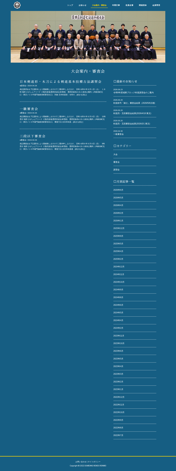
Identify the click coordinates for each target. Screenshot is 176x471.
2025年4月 (118, 251)
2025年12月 (118, 228)
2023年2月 (118, 382)
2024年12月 (118, 267)
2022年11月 (118, 405)
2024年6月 (118, 305)
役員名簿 (129, 5)
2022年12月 (118, 397)
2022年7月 (118, 435)
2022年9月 (118, 420)
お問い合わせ (81, 462)
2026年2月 (118, 213)
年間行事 (116, 5)
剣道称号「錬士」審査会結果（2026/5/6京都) (134, 103)
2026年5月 (118, 198)
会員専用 (156, 5)
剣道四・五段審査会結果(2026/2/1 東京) (131, 124)
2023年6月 (118, 351)
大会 (115, 154)
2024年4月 (118, 320)
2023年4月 (118, 366)
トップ (70, 5)
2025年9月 (118, 236)
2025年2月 (118, 259)
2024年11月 (118, 274)
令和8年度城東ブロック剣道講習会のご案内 (133, 92)
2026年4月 (118, 205)
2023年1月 (118, 389)
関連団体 (143, 5)
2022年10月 (118, 412)
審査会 (116, 162)
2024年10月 (118, 282)
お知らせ (82, 5)
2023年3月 (118, 374)
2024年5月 (118, 313)
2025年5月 (118, 244)
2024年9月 (118, 290)
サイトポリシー (94, 462)
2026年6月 (118, 190)
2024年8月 (118, 297)
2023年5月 (118, 359)
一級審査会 (118, 134)
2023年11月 (118, 336)
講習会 (116, 170)
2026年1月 (118, 221)
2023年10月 (118, 343)
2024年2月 (118, 328)
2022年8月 (118, 428)
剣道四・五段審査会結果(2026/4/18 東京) (132, 113)
